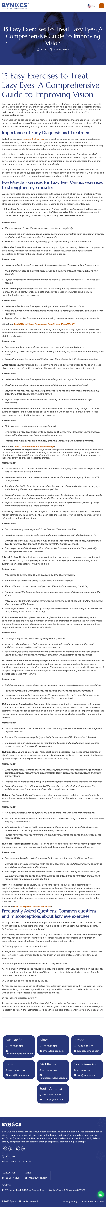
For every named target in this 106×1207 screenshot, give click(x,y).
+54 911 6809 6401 (52, 1094)
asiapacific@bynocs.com (19, 1053)
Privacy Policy (70, 1201)
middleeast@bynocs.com (53, 1078)
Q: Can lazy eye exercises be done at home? (24, 946)
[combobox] (91, 6)
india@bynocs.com (19, 1075)
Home (5, 1161)
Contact (27, 1161)
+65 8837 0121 (15, 1046)
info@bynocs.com (37, 1177)
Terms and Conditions (92, 1201)
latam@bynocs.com (53, 1099)
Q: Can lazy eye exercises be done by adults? (25, 980)
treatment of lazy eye (33, 139)
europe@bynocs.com (88, 1051)
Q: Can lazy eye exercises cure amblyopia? (24, 929)
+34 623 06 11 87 (85, 1046)
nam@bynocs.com (86, 1075)
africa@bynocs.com (53, 1051)
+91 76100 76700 (17, 1070)
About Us (16, 1161)
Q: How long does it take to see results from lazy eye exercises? (35, 963)
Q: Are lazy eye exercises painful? (19, 998)
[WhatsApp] (101, 1194)
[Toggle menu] (101, 5)
